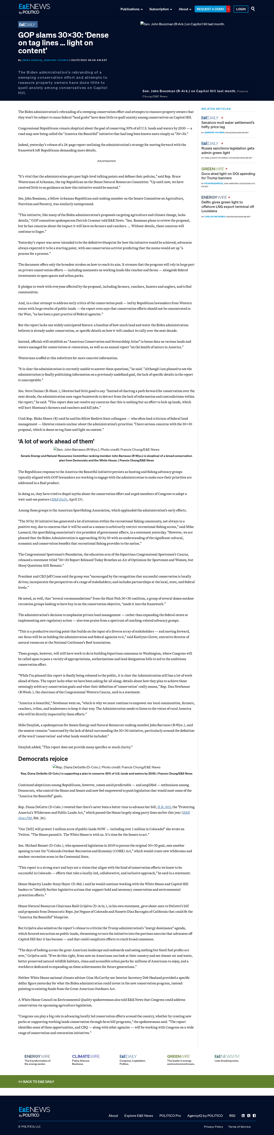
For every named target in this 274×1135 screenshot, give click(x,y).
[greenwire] (213, 168)
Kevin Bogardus (213, 183)
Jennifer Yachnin (56, 60)
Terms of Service (239, 1127)
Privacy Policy (213, 1127)
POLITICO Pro (170, 1115)
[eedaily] (211, 117)
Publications (130, 9)
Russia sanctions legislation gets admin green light (227, 150)
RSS (232, 1115)
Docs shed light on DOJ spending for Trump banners (228, 175)
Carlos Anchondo (214, 216)
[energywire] (214, 197)
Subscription (159, 9)
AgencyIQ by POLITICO (205, 1115)
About (183, 9)
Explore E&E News (138, 1115)
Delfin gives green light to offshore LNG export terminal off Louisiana (227, 206)
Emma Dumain (32, 60)
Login (241, 9)
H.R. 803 (164, 807)
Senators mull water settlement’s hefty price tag (227, 124)
